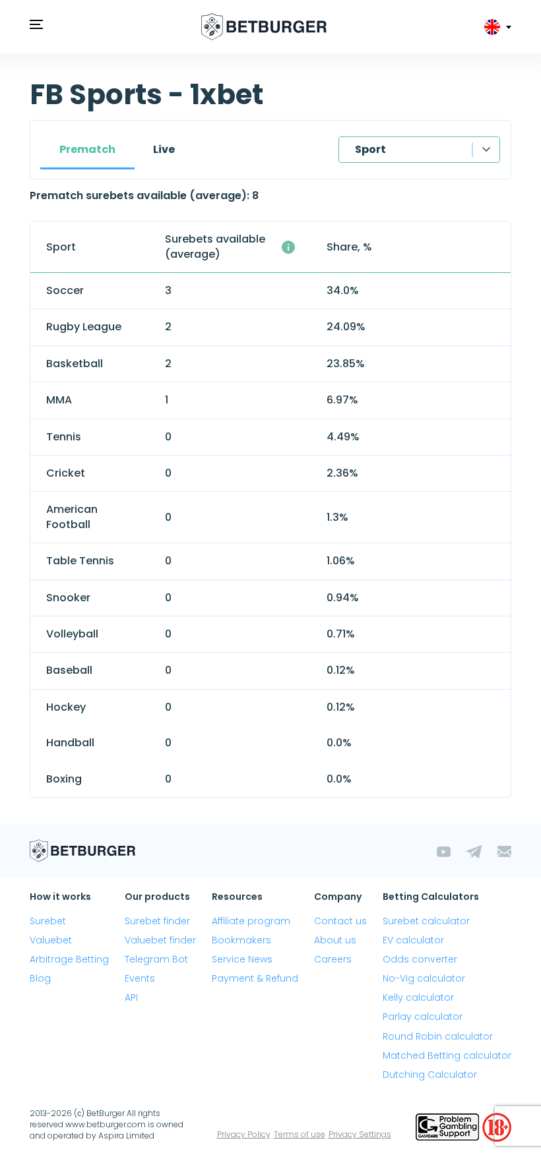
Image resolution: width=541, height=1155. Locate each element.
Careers (333, 959)
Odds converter (420, 959)
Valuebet (51, 940)
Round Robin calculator (438, 1036)
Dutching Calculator (430, 1074)
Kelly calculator (418, 997)
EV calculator (413, 940)
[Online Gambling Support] (449, 1126)
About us (335, 940)
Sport (370, 149)
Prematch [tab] (87, 149)
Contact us (340, 921)
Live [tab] (164, 149)
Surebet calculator (426, 921)
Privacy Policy (243, 1134)
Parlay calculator (422, 1016)
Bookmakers (241, 940)
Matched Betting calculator (447, 1055)
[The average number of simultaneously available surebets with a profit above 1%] (288, 247)
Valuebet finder (160, 940)
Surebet (48, 921)
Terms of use (299, 1134)
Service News (242, 959)
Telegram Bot (156, 959)
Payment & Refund (255, 978)
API (131, 997)
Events (140, 978)
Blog (40, 978)
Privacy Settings (360, 1134)
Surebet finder (157, 921)
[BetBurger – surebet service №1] (264, 26)
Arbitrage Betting (69, 959)
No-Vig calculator (424, 978)
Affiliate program (251, 921)
